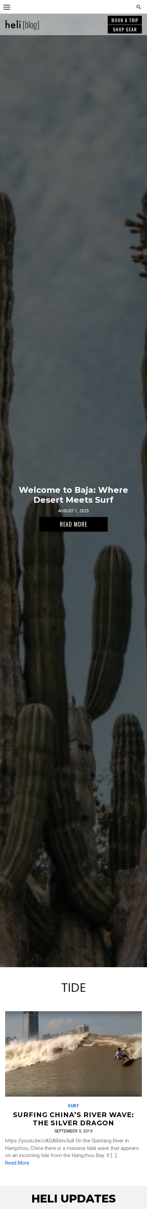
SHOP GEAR (125, 29)
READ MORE (73, 524)
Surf (73, 1105)
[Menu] (7, 7)
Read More (17, 1163)
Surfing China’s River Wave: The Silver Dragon (73, 1119)
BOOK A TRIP (124, 20)
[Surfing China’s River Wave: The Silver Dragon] (73, 1054)
